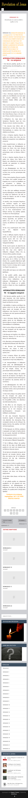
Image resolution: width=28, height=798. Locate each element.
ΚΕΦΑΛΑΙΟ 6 (6, 690)
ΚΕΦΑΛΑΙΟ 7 (6, 694)
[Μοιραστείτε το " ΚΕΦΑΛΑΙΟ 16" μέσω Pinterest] (17, 510)
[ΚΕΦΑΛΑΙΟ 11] (14, 577)
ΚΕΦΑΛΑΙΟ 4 (7, 548)
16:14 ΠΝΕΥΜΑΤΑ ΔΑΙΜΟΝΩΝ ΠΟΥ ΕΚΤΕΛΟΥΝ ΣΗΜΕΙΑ (13, 45)
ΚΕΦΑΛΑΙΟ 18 (6, 734)
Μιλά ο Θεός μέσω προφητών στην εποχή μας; (15, 777)
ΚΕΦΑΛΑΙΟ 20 (6, 741)
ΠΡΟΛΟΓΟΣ (6, 668)
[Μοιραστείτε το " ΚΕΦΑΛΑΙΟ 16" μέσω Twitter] (8, 510)
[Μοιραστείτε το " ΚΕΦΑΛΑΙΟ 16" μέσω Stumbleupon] (11, 513)
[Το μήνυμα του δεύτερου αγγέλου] (5, 771)
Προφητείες (16, 785)
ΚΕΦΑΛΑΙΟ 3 (6, 679)
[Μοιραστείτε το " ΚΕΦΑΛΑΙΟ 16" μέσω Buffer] (23, 510)
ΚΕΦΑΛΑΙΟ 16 (6, 726)
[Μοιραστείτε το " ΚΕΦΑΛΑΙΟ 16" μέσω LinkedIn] (20, 510)
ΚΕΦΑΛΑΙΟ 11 (7, 586)
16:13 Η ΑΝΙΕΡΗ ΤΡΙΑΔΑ (13, 43)
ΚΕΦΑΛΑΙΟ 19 (6, 737)
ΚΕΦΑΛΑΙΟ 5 (6, 686)
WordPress (14, 794)
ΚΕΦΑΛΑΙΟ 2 (6, 675)
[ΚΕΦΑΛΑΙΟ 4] (14, 539)
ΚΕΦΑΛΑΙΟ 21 (6, 745)
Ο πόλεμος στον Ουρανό (14, 764)
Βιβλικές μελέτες (16, 760)
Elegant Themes (15, 792)
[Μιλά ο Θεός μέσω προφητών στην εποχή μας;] (5, 778)
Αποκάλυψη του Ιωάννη (11, 20)
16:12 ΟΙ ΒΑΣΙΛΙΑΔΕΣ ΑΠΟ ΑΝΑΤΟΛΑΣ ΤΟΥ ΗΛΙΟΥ (13, 41)
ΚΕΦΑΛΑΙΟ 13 (7, 567)
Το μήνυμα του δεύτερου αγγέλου (14, 770)
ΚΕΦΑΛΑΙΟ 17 (6, 730)
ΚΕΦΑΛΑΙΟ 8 (6, 697)
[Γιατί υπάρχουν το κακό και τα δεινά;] (5, 758)
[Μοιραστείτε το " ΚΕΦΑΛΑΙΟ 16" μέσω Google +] (11, 510)
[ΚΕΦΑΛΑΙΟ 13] (14, 558)
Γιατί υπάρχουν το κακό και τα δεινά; (15, 758)
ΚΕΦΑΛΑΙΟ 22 (7, 606)
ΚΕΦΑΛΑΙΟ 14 (6, 719)
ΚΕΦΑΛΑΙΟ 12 (6, 712)
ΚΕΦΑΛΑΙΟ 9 (6, 701)
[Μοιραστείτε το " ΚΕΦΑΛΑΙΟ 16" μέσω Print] (17, 513)
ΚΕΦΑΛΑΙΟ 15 (6, 723)
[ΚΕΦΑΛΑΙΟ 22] (14, 597)
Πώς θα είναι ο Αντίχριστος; (15, 783)
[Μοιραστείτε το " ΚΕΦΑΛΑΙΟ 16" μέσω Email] (14, 513)
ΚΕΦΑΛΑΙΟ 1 (6, 672)
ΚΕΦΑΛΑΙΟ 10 (6, 705)
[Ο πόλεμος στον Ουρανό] (5, 765)
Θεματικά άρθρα (17, 765)
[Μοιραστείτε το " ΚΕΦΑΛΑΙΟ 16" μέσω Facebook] (5, 510)
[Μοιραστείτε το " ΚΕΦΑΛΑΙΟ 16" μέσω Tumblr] (14, 510)
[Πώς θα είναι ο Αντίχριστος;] (5, 784)
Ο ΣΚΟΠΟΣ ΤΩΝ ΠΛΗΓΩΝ (14, 37)
